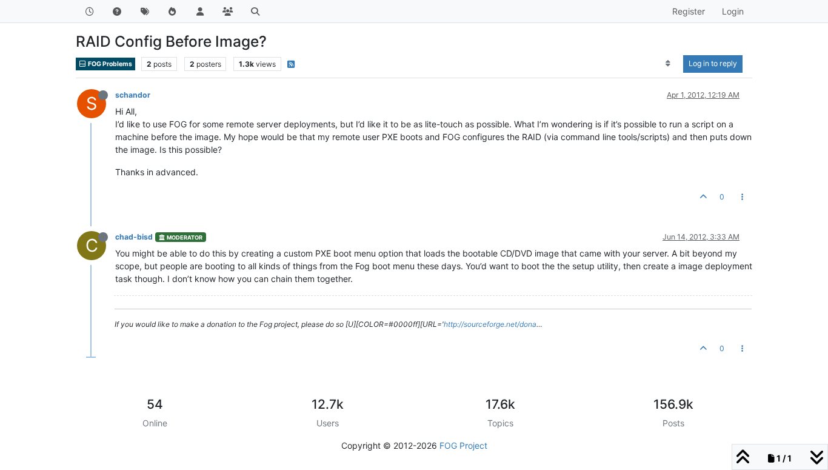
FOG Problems (109, 64)
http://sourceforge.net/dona (490, 324)
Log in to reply (713, 63)
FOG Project (463, 445)
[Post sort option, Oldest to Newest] (668, 63)
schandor (132, 94)
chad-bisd (134, 236)
